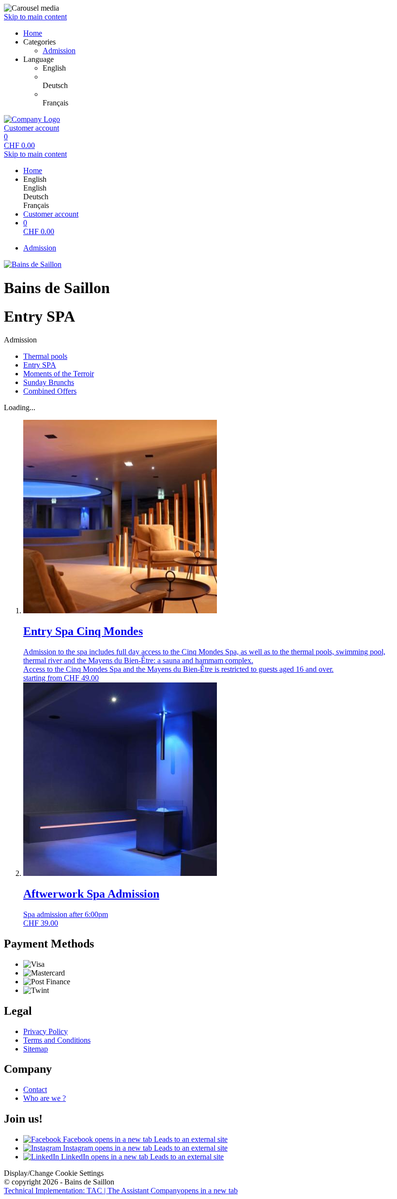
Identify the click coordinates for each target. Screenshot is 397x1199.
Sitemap (35, 1049)
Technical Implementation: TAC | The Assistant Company (121, 1190)
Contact (35, 1089)
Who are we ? (44, 1098)
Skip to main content (35, 17)
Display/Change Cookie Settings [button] (54, 1173)
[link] (218, 68)
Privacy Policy (45, 1031)
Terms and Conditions (57, 1040)
